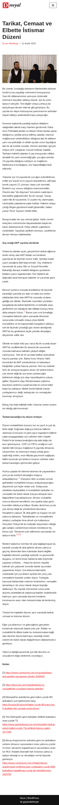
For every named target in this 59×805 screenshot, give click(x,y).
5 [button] (20, 535)
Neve (22, 798)
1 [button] (24, 312)
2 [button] (19, 478)
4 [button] (18, 535)
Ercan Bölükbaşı (10, 43)
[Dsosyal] (11, 5)
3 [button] (16, 535)
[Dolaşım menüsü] (53, 5)
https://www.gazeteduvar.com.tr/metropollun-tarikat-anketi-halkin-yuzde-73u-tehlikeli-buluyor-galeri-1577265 (28, 728)
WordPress (33, 798)
